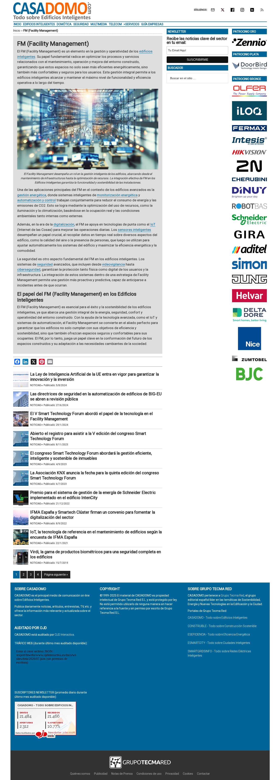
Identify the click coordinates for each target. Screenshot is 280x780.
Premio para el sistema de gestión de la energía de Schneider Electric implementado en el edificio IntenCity (93, 495)
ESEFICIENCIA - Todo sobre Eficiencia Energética (219, 634)
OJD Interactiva (64, 634)
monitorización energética (117, 195)
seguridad (45, 264)
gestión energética (31, 195)
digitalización (63, 224)
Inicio (16, 30)
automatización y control (36, 200)
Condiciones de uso (149, 773)
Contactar (203, 773)
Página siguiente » (56, 574)
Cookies (188, 773)
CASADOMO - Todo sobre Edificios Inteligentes (217, 617)
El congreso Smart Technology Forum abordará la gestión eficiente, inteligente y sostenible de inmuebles (91, 456)
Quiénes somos (80, 773)
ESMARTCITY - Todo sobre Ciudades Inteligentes (219, 642)
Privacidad (172, 773)
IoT (152, 224)
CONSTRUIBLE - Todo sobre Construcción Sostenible (222, 626)
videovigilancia (113, 264)
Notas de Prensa (122, 773)
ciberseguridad (28, 269)
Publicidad (100, 773)
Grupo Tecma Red (232, 595)
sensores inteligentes (134, 230)
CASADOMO (52, 11)
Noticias (35, 385)
